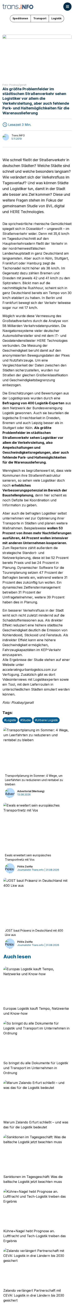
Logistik (56, 18)
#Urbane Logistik (46, 720)
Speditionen (20, 18)
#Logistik (10, 720)
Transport (39, 18)
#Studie (25, 720)
